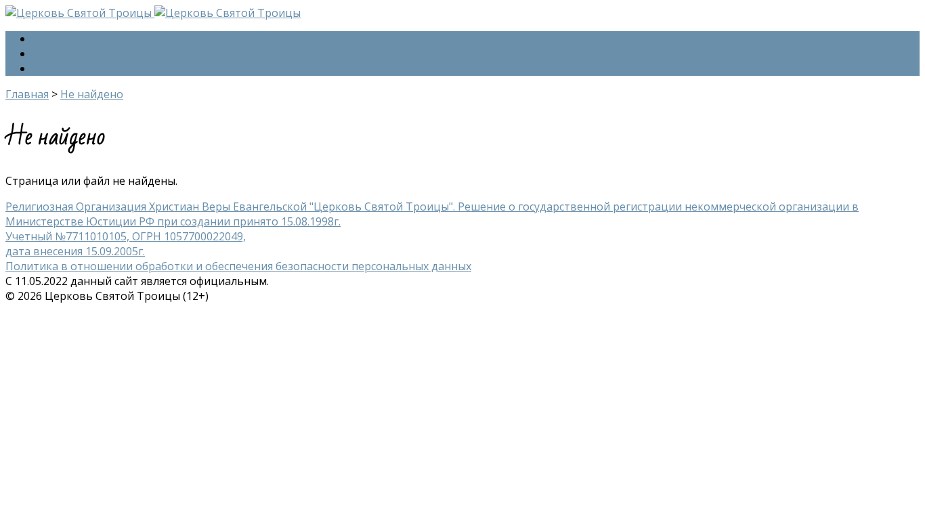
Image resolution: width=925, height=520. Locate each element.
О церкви (58, 53)
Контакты (59, 68)
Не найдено (91, 94)
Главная (54, 38)
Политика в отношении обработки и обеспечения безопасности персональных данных (238, 266)
